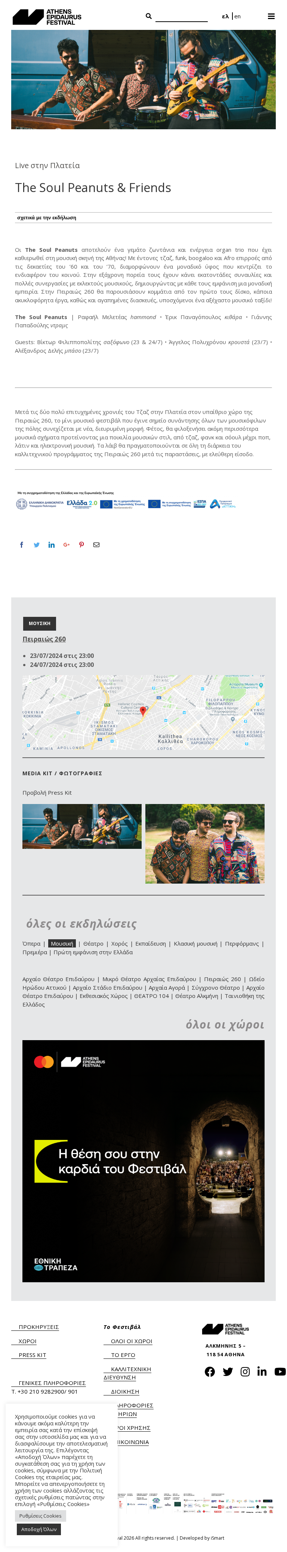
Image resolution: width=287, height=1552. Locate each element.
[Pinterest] (81, 545)
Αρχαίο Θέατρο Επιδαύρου (58, 979)
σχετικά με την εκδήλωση (46, 217)
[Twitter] (37, 545)
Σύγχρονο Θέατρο (216, 987)
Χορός (119, 943)
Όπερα (31, 943)
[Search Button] (149, 16)
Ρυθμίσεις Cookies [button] (40, 1515)
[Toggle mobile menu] (272, 13)
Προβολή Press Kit (47, 792)
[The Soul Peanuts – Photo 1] (205, 808)
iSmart (217, 1538)
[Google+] (67, 545)
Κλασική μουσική (195, 943)
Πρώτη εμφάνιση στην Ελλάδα (93, 952)
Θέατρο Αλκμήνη (196, 995)
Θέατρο (93, 943)
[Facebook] (22, 545)
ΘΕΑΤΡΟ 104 (151, 995)
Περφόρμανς (242, 943)
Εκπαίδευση (150, 943)
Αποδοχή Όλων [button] (38, 1529)
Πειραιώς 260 (222, 979)
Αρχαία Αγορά (167, 987)
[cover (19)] (82, 808)
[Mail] (96, 545)
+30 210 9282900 (41, 1391)
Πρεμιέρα (34, 952)
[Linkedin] (52, 545)
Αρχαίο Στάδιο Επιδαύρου (107, 987)
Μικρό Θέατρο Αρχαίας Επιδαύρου (149, 979)
